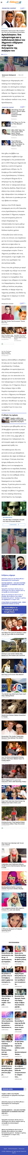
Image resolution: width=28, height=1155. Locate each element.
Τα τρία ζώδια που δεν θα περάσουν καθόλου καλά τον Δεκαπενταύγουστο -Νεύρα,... (21, 1048)
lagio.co (14, 1152)
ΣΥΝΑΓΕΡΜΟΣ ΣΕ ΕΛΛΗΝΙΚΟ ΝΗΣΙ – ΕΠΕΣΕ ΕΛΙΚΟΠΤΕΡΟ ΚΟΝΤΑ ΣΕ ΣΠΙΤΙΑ (14, 603)
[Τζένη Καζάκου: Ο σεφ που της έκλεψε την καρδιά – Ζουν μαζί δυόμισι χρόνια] (7, 992)
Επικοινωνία (21, 1148)
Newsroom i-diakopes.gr (9, 75)
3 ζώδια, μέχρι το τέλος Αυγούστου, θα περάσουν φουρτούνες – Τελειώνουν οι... (7, 1023)
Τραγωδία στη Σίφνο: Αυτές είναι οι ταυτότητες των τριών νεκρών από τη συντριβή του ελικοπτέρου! (13, 590)
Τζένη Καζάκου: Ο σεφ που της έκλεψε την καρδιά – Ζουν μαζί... (7, 1000)
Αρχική (5, 1148)
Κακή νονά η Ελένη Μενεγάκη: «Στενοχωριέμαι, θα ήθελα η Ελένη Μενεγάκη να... (20, 957)
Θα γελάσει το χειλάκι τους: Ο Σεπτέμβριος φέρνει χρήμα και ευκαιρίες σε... (7, 978)
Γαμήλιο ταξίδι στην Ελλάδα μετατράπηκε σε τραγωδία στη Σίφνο (18, 419)
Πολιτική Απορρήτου (13, 1148)
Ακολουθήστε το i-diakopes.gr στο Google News (11, 610)
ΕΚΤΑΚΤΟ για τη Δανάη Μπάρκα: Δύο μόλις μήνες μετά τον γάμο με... (7, 1070)
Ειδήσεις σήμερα (8, 575)
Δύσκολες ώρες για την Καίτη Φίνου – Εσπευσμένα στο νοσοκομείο (13, 579)
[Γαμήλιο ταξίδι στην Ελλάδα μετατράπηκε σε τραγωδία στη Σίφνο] (5, 420)
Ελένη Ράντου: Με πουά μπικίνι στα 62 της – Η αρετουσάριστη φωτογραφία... (7, 957)
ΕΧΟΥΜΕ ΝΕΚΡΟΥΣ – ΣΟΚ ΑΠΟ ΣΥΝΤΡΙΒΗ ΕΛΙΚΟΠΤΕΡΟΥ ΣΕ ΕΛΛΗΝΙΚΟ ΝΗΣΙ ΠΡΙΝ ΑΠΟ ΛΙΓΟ (13, 584)
